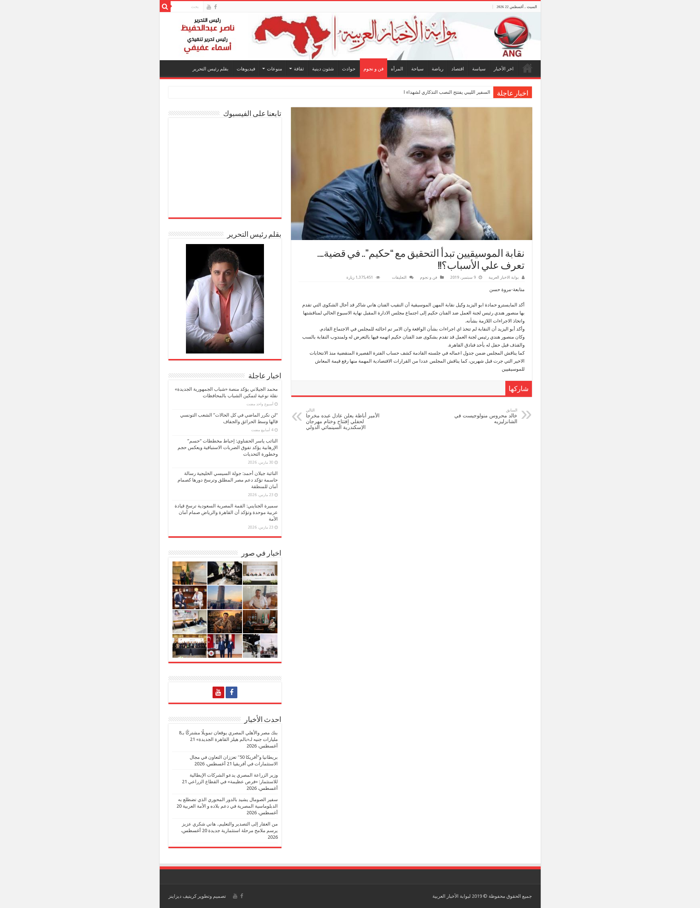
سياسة (479, 69)
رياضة (437, 69)
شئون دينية (323, 69)
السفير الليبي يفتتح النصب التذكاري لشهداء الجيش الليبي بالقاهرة (426, 92)
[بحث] (165, 6)
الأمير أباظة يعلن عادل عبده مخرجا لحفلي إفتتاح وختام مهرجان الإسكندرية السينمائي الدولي (343, 419)
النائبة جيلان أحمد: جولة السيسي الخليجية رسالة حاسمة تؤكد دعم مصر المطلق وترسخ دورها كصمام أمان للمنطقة (228, 480)
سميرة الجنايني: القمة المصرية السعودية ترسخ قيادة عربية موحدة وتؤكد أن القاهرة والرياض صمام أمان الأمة (226, 512)
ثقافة (299, 69)
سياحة (417, 69)
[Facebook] (215, 7)
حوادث (348, 69)
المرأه (397, 69)
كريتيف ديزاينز (182, 896)
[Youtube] (209, 7)
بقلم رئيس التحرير (210, 69)
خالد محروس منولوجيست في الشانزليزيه (485, 416)
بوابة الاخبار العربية (504, 277)
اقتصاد (457, 69)
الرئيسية (527, 68)
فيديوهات (246, 69)
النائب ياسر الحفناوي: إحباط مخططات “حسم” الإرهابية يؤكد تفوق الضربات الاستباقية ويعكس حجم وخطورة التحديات (228, 447)
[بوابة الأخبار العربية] (350, 36)
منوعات (274, 69)
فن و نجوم (373, 69)
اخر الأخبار (504, 69)
